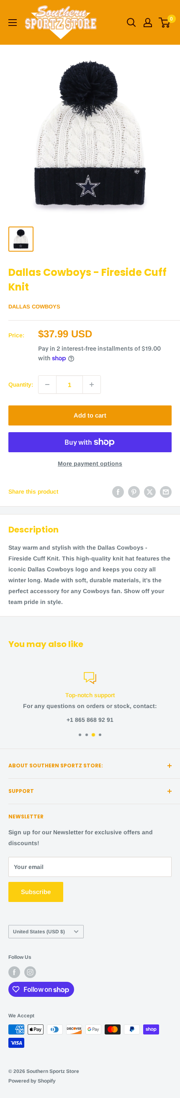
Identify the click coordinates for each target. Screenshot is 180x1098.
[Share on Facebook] (118, 491)
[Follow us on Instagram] (30, 972)
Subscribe (36, 891)
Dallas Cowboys (34, 306)
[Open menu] (12, 22)
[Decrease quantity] (47, 384)
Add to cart (90, 415)
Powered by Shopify (32, 1081)
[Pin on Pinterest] (134, 491)
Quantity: (20, 384)
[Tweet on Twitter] (150, 491)
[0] (164, 23)
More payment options (90, 463)
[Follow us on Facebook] (14, 972)
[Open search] (131, 22)
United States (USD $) (39, 932)
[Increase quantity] (91, 384)
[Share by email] (166, 491)
